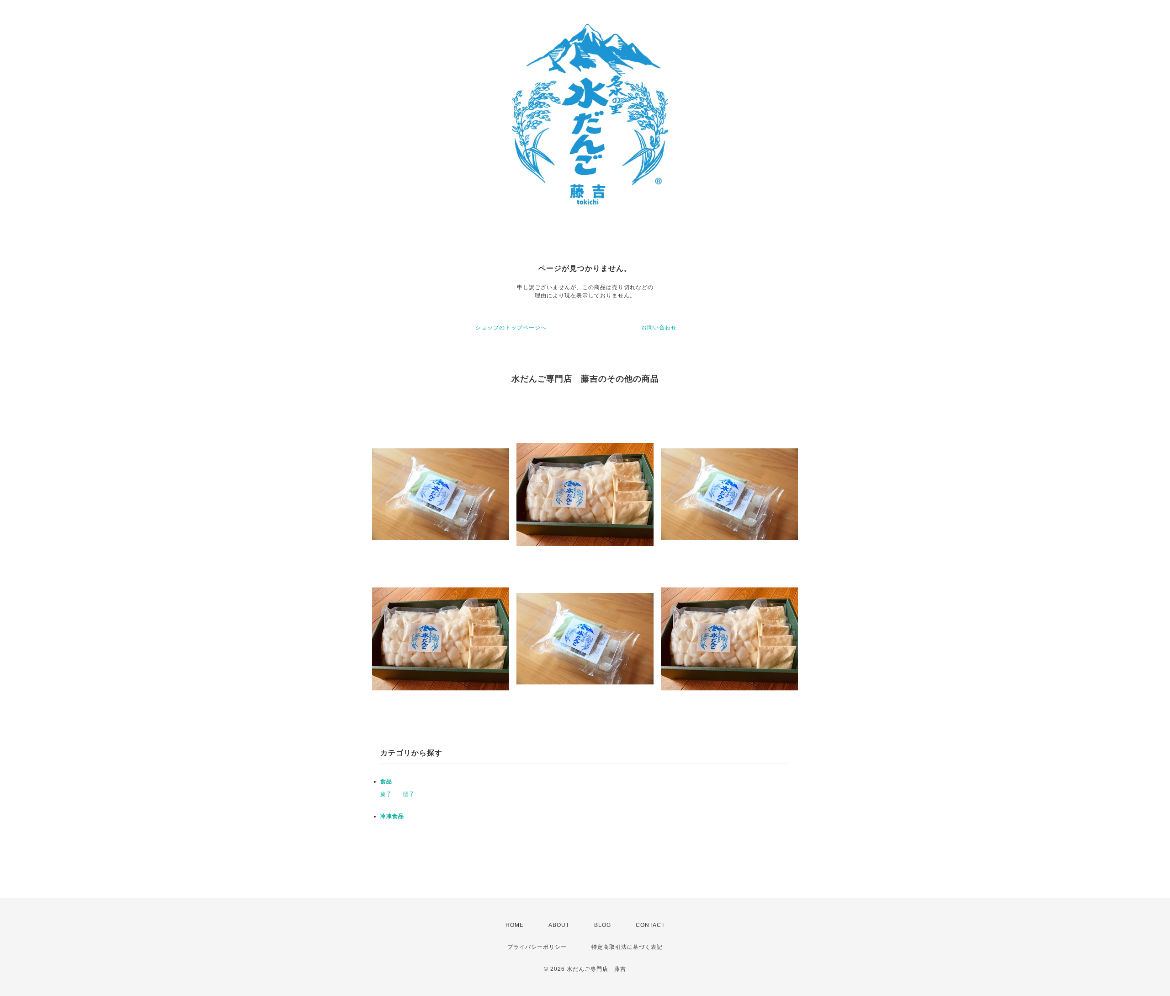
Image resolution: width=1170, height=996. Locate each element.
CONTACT (650, 925)
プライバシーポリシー (537, 947)
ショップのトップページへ (511, 327)
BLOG (602, 925)
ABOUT (558, 925)
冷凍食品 (392, 816)
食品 (386, 781)
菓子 (386, 794)
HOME (514, 925)
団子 (409, 794)
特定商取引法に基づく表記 (627, 947)
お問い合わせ (659, 327)
